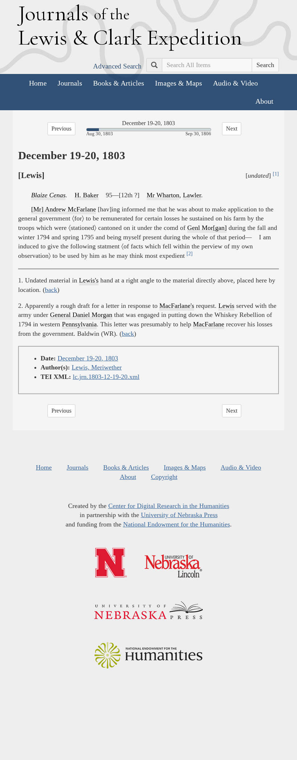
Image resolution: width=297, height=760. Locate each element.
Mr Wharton (163, 195)
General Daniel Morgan (81, 314)
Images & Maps (178, 83)
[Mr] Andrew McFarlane (63, 209)
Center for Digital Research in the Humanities (168, 505)
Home (38, 83)
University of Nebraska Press (179, 515)
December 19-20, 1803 (88, 358)
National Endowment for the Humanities (176, 524)
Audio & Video (235, 83)
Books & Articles (118, 83)
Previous (61, 128)
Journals (70, 83)
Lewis (226, 305)
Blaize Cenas (48, 195)
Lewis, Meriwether (97, 367)
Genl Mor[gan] (207, 227)
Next (231, 128)
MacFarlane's (176, 305)
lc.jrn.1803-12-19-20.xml (106, 376)
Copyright (164, 476)
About (264, 101)
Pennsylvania (79, 324)
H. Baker (87, 195)
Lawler (192, 195)
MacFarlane (208, 324)
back (51, 289)
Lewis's (89, 280)
